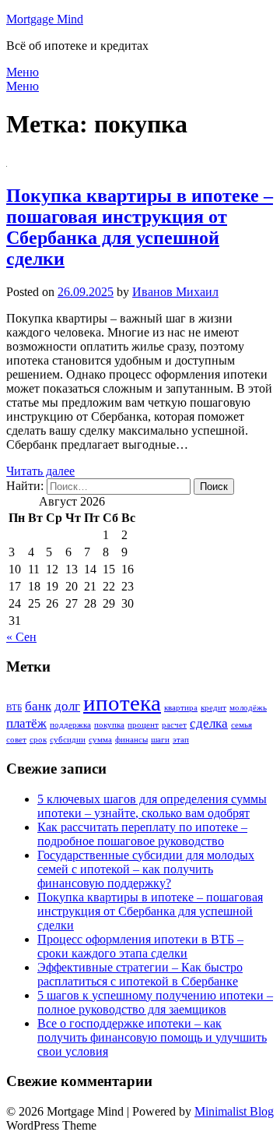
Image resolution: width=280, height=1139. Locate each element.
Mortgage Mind (44, 19)
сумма (100, 739)
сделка (209, 723)
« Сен (21, 637)
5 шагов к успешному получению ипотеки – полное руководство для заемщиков (155, 1002)
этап (181, 739)
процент (143, 725)
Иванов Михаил (175, 291)
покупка (109, 725)
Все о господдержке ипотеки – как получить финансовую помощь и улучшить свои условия (152, 1037)
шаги (160, 739)
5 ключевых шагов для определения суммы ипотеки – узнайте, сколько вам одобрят (152, 806)
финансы (131, 739)
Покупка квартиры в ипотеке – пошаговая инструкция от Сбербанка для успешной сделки (139, 227)
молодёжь (248, 708)
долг (67, 706)
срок (38, 739)
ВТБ (14, 708)
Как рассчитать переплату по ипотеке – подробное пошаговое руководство (142, 834)
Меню (22, 72)
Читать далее (40, 471)
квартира (181, 708)
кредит (213, 708)
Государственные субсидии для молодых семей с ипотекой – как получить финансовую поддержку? (145, 869)
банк (38, 706)
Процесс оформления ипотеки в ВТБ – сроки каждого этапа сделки (140, 946)
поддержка (70, 725)
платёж (26, 723)
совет (16, 739)
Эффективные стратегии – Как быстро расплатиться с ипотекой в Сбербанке (140, 974)
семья (241, 725)
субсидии (68, 739)
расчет (174, 725)
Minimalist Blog (234, 1111)
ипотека (122, 702)
